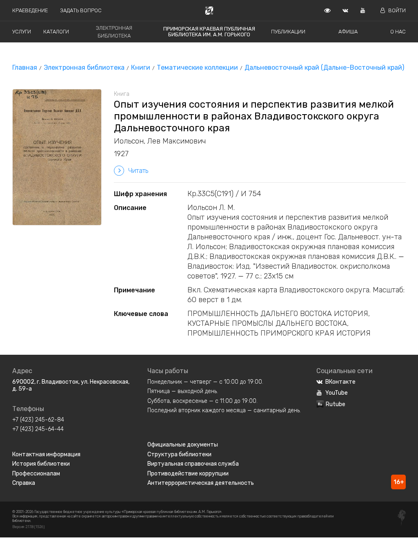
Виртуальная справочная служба (193, 463)
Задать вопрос (81, 10)
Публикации (288, 32)
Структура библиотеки (179, 454)
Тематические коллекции (197, 67)
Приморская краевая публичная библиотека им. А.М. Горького (209, 32)
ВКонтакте (340, 381)
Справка (23, 483)
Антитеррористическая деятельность (200, 483)
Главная (24, 67)
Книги (140, 67)
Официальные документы (182, 444)
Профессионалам (36, 473)
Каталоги (56, 32)
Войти (397, 10)
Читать (138, 171)
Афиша (348, 32)
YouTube (336, 392)
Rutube (335, 404)
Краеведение (30, 10)
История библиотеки (41, 463)
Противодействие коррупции (188, 473)
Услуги (21, 32)
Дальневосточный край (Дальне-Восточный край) (324, 67)
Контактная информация (46, 454)
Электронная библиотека (84, 67)
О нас (398, 32)
